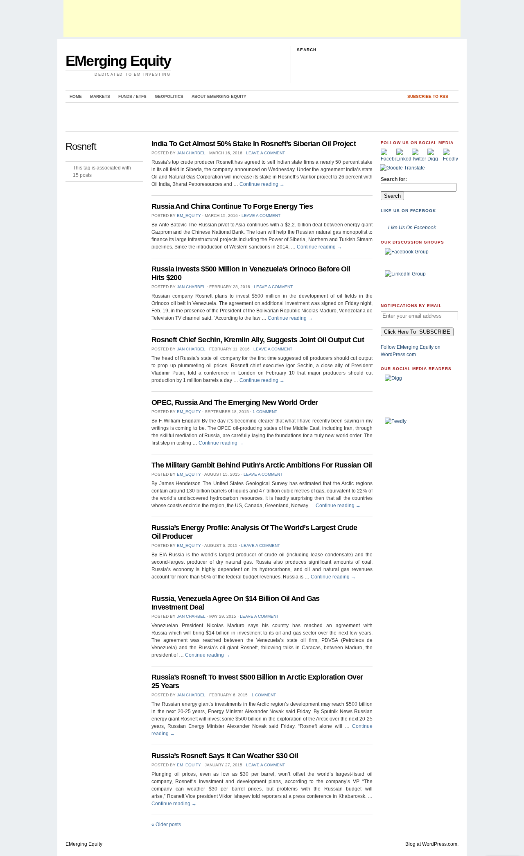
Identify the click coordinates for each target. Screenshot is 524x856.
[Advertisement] (262, 18)
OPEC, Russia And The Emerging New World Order (234, 402)
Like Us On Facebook (408, 210)
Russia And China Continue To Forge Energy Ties (232, 206)
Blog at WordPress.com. (431, 844)
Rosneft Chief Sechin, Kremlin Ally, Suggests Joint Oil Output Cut (257, 340)
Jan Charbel (191, 153)
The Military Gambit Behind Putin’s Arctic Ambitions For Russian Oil (261, 465)
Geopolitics (169, 96)
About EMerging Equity (219, 96)
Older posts (166, 824)
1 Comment (265, 411)
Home (76, 96)
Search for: (394, 179)
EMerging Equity (118, 60)
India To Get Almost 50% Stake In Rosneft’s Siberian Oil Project (253, 144)
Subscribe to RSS (427, 96)
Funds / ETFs (132, 96)
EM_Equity (189, 215)
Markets (100, 96)
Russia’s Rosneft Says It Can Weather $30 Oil (224, 756)
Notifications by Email (411, 305)
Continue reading (262, 184)
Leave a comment (265, 153)
